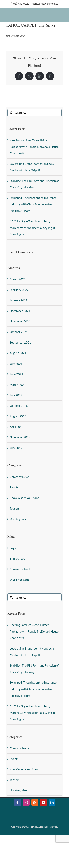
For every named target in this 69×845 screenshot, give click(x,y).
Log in (13, 548)
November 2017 (20, 437)
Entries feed (17, 558)
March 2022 (17, 279)
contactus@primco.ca (45, 3)
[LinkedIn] (39, 76)
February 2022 (19, 289)
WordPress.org (19, 579)
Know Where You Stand (24, 498)
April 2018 (16, 426)
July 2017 (16, 447)
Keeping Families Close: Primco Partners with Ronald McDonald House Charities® (34, 146)
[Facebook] (19, 76)
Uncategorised (19, 519)
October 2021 (19, 332)
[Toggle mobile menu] (61, 14)
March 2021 (17, 384)
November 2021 (20, 321)
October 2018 (19, 405)
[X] (29, 76)
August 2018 (18, 416)
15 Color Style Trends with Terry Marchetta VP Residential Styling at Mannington (32, 228)
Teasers (15, 508)
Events (14, 487)
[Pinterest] (50, 76)
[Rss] (34, 802)
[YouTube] (43, 802)
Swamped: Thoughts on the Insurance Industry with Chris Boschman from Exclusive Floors (33, 204)
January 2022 (18, 300)
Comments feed (20, 569)
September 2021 (20, 342)
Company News (19, 477)
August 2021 (18, 353)
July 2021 (16, 363)
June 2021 (16, 374)
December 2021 (20, 311)
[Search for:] (34, 112)
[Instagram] (26, 802)
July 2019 (16, 395)
